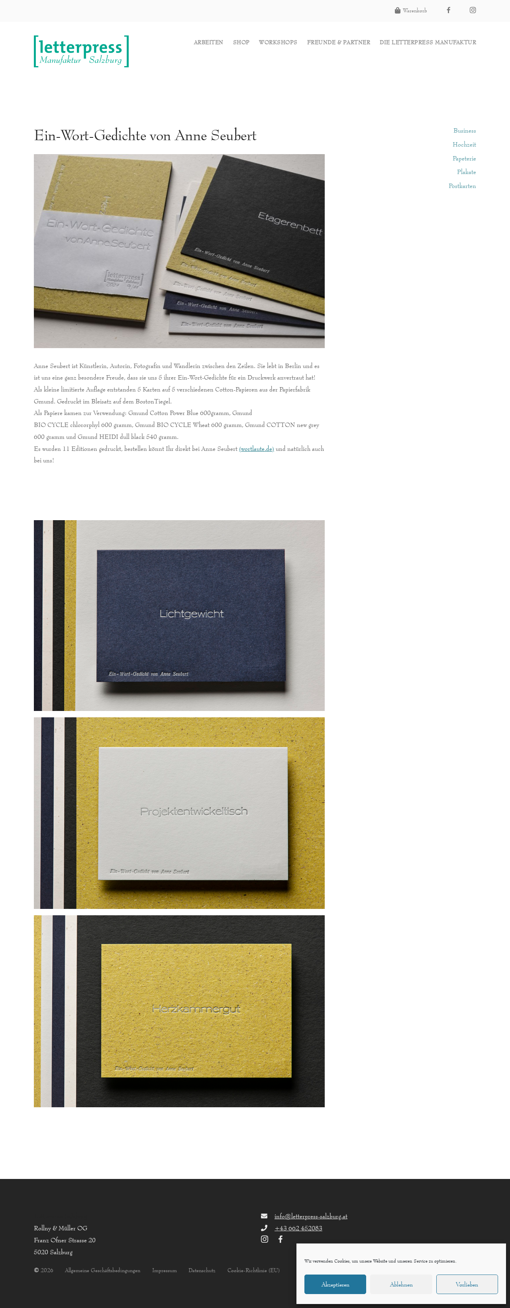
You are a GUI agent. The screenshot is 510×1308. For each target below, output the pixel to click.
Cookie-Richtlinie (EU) (254, 1270)
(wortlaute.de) (256, 448)
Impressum (164, 1270)
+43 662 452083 (298, 1228)
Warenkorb (415, 10)
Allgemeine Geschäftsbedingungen (102, 1270)
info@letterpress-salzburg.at (311, 1216)
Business (464, 130)
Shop (241, 42)
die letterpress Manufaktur (428, 42)
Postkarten (462, 186)
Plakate (466, 172)
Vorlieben (467, 1284)
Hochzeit (464, 144)
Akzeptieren (335, 1284)
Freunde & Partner (339, 42)
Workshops (278, 42)
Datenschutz (202, 1270)
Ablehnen (401, 1284)
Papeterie (464, 158)
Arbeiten (209, 42)
